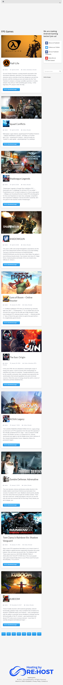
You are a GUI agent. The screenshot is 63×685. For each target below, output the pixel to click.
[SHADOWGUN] (21, 222)
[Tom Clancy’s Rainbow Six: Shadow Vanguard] (21, 523)
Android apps (47, 77)
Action (24, 69)
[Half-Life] (21, 46)
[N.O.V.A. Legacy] (21, 402)
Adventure (29, 69)
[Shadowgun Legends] (21, 162)
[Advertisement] (31, 15)
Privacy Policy (37, 681)
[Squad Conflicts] (21, 107)
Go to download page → (11, 89)
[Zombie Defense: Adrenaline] (21, 463)
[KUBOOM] (21, 582)
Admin (6, 69)
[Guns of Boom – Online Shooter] (21, 282)
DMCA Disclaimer (27, 681)
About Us (18, 681)
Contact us (45, 681)
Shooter (34, 69)
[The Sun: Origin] (21, 341)
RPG (35, 363)
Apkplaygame (31, 677)
